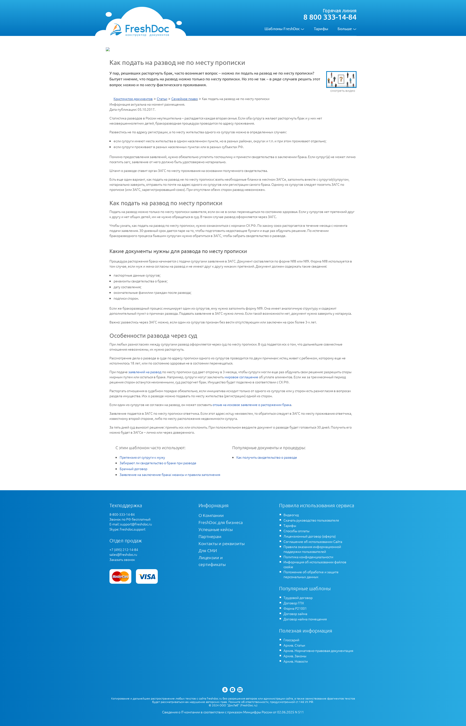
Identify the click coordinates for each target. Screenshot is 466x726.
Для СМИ (208, 550)
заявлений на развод (144, 371)
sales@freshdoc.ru (123, 554)
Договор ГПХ (293, 602)
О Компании (211, 515)
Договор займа (295, 613)
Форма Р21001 (295, 608)
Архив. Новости (295, 661)
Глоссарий (291, 639)
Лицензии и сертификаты (212, 561)
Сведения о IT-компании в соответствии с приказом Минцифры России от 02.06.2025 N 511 (233, 712)
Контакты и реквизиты (222, 543)
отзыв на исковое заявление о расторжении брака (252, 404)
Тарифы (321, 28)
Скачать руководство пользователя (311, 520)
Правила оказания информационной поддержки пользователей (312, 549)
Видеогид (291, 514)
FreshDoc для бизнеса (221, 522)
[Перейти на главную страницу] (139, 29)
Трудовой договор (298, 597)
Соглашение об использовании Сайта (312, 541)
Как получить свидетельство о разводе (266, 457)
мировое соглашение (241, 376)
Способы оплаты (296, 530)
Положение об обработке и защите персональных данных (311, 574)
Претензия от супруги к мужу (142, 457)
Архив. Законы (294, 655)
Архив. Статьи (294, 645)
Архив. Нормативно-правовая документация (318, 650)
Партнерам (210, 536)
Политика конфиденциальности (308, 556)
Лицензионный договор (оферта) (309, 536)
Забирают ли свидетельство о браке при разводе (158, 462)
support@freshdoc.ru (136, 524)
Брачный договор (133, 468)
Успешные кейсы (216, 529)
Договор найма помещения (305, 618)
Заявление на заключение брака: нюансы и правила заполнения (170, 474)
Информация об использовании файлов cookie (314, 564)
